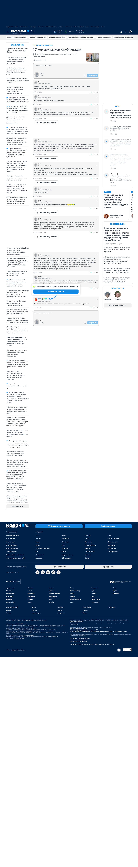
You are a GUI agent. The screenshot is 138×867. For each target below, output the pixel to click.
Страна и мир (112, 542)
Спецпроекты (113, 552)
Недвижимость (12, 27)
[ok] (48, 572)
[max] (53, 572)
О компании (10, 542)
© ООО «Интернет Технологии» (15, 650)
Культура (65, 542)
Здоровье (38, 558)
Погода (33, 27)
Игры (103, 27)
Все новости (17, 45)
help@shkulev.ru (19, 638)
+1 (91, 92)
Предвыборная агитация (15, 555)
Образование (66, 558)
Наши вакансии (12, 548)
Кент (39, 298)
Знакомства (24, 27)
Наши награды (11, 545)
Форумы (40, 27)
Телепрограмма (51, 27)
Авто (37, 535)
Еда (36, 552)
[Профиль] (130, 32)
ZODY (87, 27)
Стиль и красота (114, 539)
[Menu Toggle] (7, 32)
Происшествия (90, 545)
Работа (87, 548)
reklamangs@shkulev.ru (76, 621)
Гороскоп (68, 27)
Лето (63, 545)
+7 (91, 307)
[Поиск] (120, 32)
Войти (42, 75)
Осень (87, 539)
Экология (111, 545)
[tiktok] (58, 572)
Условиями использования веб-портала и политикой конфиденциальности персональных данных (98, 631)
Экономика (112, 548)
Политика (88, 542)
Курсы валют (79, 27)
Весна (37, 542)
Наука (64, 552)
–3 (97, 272)
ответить (38, 92)
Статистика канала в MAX (15, 558)
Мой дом (65, 548)
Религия (88, 555)
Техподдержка (11, 552)
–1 (97, 196)
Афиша (60, 27)
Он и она (88, 535)
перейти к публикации (44, 45)
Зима (64, 535)
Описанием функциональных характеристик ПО (84, 630)
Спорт (110, 535)
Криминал (65, 539)
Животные (39, 555)
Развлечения (89, 552)
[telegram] (37, 572)
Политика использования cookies (80, 638)
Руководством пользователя (78, 628)
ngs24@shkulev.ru (29, 635)
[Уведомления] (125, 32)
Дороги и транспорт (42, 548)
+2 (91, 208)
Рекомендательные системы (78, 641)
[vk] (43, 572)
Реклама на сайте (12, 535)
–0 (97, 92)
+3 (91, 232)
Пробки (69, 32)
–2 (97, 232)
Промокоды (94, 27)
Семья (87, 558)
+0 (91, 104)
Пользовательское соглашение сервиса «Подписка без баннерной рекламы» (92, 644)
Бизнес (38, 539)
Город (37, 545)
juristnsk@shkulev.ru (52, 636)
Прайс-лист (10, 539)
